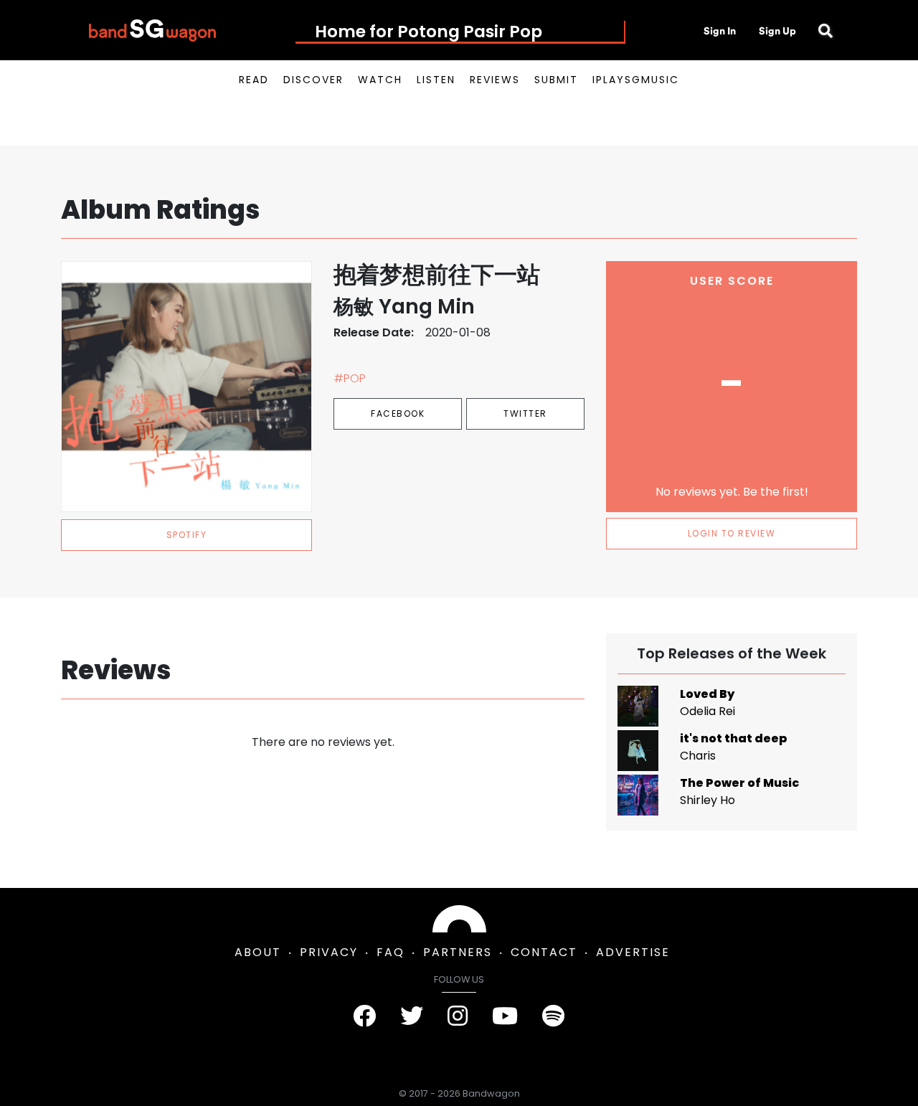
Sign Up (777, 30)
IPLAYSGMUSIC (635, 79)
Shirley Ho (707, 800)
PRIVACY (329, 952)
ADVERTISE (633, 952)
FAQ (390, 952)
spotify (186, 535)
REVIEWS (495, 79)
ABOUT (258, 952)
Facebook (398, 413)
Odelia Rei (707, 711)
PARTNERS (457, 952)
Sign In (720, 30)
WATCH (380, 79)
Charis (698, 755)
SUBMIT (556, 79)
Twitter (525, 413)
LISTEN (436, 79)
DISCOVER (313, 79)
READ (254, 79)
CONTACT (544, 952)
